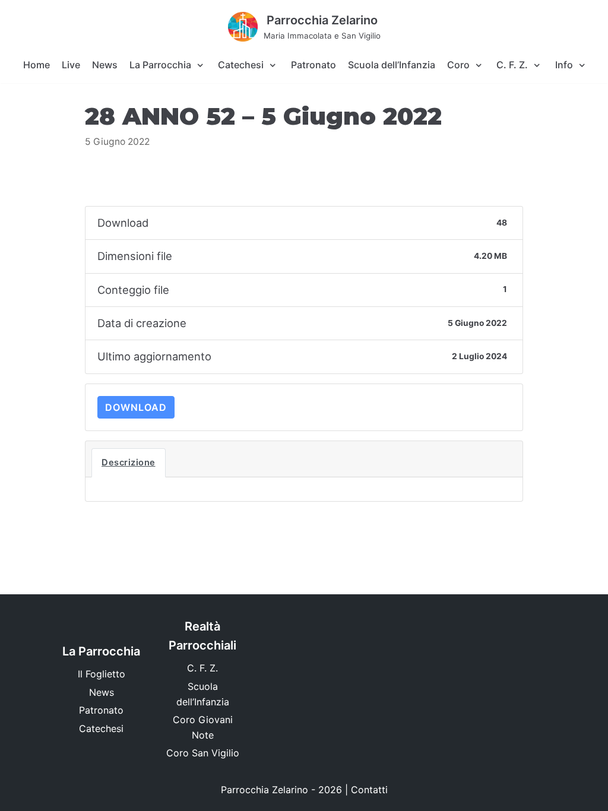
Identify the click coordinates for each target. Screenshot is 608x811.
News (105, 65)
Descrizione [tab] (129, 462)
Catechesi (101, 728)
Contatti (369, 790)
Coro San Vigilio (202, 753)
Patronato (313, 65)
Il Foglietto (101, 674)
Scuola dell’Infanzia (391, 65)
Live (71, 65)
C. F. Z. (202, 668)
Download (136, 407)
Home (36, 65)
